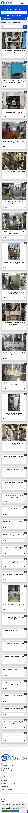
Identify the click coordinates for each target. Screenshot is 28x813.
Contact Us (5, 786)
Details (5, 56)
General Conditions (7, 789)
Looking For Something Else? (9, 783)
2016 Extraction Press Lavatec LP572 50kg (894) (14, 383)
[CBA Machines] (14, 757)
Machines (4, 780)
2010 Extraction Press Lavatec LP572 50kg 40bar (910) (14, 323)
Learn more (15, 810)
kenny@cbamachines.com (15, 9)
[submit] (25, 12)
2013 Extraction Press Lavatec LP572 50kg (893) (14, 353)
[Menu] (22, 3)
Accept (4, 810)
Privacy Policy (5, 795)
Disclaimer (5, 792)
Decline (9, 810)
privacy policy (16, 808)
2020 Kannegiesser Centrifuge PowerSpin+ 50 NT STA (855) (14, 111)
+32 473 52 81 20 (15, 7)
